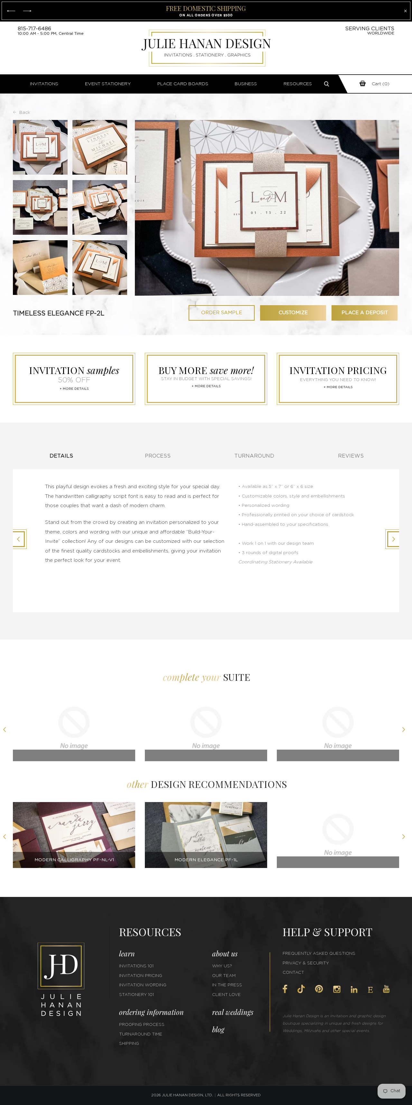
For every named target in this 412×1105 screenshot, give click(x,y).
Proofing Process (141, 1025)
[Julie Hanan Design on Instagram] (337, 989)
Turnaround (254, 456)
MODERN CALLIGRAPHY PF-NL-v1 (74, 860)
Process (158, 456)
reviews (351, 456)
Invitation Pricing (140, 976)
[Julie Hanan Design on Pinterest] (319, 989)
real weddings (232, 1012)
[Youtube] (386, 989)
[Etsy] (370, 990)
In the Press (227, 985)
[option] (74, 730)
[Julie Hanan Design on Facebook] (285, 989)
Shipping (129, 1044)
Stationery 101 (136, 995)
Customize (293, 312)
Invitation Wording (142, 985)
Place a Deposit (365, 312)
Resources (298, 84)
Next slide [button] (405, 730)
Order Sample (221, 312)
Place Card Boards (182, 84)
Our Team (224, 976)
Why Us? (222, 966)
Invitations (44, 84)
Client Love (226, 995)
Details (61, 456)
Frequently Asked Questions (319, 954)
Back (24, 112)
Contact (293, 973)
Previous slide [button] (6, 730)
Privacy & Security (306, 963)
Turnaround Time (140, 1034)
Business (246, 84)
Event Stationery (108, 84)
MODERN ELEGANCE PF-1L (206, 860)
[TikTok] (301, 989)
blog (218, 1029)
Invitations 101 (136, 966)
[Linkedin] (354, 989)
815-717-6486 (34, 28)
